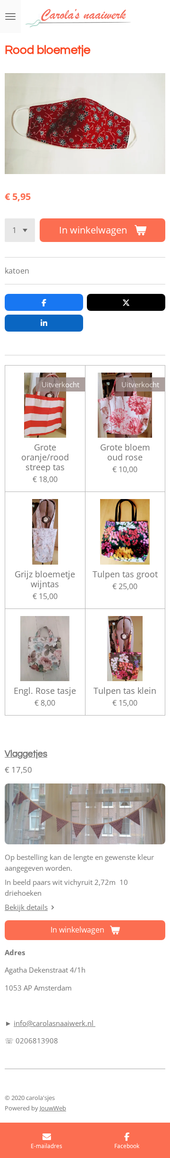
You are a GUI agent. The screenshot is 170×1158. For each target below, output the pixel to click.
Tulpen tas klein (125, 691)
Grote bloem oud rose (125, 452)
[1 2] (20, 230)
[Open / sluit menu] (10, 16)
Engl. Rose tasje (45, 691)
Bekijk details (26, 907)
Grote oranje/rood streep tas (45, 457)
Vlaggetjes (26, 753)
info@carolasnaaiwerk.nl (54, 1023)
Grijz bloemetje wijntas (45, 579)
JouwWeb (53, 1108)
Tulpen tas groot (125, 574)
